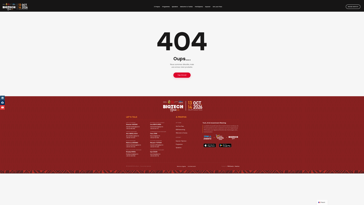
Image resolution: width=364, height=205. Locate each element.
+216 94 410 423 (130, 147)
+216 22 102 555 (154, 137)
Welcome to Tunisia (181, 133)
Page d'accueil (182, 75)
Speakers (178, 147)
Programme (179, 144)
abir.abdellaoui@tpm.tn (132, 136)
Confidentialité (192, 166)
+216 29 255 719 (154, 156)
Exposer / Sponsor (181, 141)
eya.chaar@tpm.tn (155, 154)
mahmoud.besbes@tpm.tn (133, 145)
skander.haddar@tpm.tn (133, 127)
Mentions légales (181, 166)
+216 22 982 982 (130, 128)
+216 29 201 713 (154, 128)
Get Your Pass (180, 126)
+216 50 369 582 (130, 156)
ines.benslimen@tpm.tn (156, 127)
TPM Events (230, 166)
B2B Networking (180, 129)
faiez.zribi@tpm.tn (155, 136)
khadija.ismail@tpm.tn (132, 154)
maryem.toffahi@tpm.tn (156, 145)
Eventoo (237, 166)
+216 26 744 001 (130, 137)
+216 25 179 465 (154, 147)
